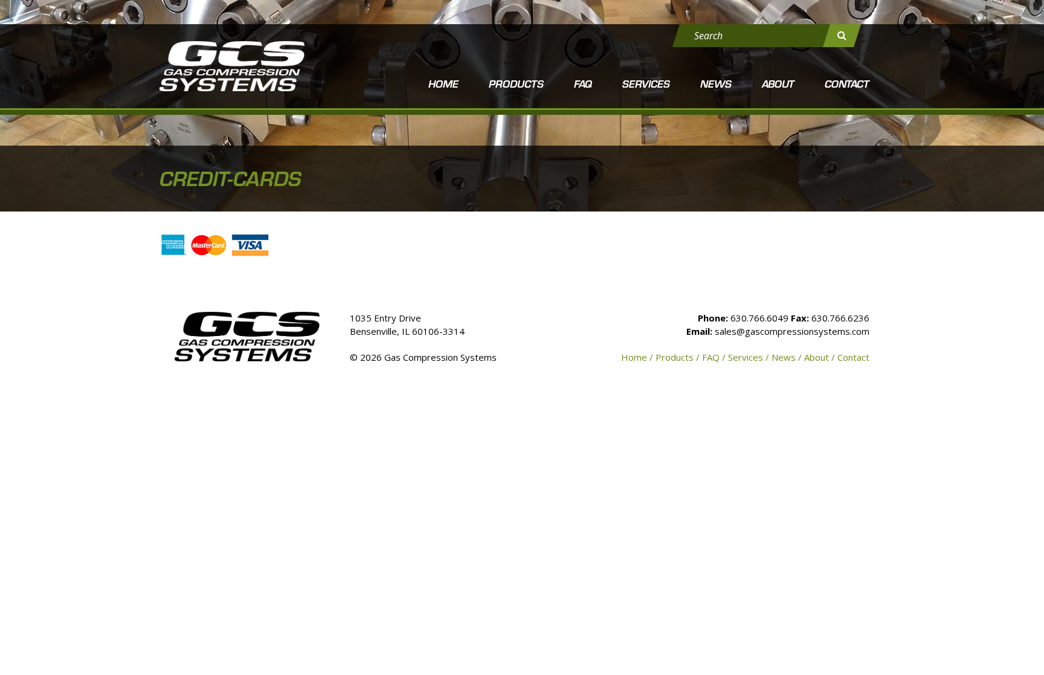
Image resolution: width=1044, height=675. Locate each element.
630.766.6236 (840, 318)
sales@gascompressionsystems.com (792, 331)
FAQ (583, 83)
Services (646, 83)
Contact (847, 83)
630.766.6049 (759, 318)
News (716, 83)
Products (516, 83)
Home (443, 83)
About (778, 83)
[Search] (841, 35)
